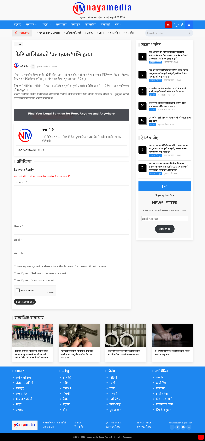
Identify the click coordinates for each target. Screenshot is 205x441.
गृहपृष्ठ (17, 24)
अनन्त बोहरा (115, 33)
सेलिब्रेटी (67, 377)
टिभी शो (67, 388)
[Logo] (102, 7)
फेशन (66, 399)
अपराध (18, 44)
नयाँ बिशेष (114, 399)
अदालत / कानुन (155, 62)
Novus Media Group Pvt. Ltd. (100, 437)
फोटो (112, 383)
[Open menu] (189, 24)
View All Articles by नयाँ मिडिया (31, 149)
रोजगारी (113, 393)
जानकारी (105, 24)
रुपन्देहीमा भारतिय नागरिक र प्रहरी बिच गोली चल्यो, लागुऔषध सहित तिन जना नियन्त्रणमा (167, 90)
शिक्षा (18, 404)
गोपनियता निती (164, 404)
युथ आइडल (115, 410)
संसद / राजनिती (24, 383)
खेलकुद (20, 388)
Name (18, 226)
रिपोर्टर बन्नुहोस (164, 410)
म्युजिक (66, 404)
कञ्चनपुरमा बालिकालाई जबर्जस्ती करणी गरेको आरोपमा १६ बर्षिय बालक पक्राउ (167, 105)
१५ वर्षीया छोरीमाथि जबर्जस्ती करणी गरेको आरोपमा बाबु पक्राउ (170, 119)
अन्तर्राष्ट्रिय (22, 393)
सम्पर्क (159, 377)
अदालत (90, 33)
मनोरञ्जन (75, 24)
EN (168, 24)
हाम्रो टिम (161, 383)
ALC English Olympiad (50, 33)
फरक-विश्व (114, 404)
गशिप (66, 383)
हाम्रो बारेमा (162, 393)
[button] (176, 24)
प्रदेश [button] (45, 24)
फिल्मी (66, 393)
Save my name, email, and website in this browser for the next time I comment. (62, 266)
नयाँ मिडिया (24, 66)
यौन (65, 410)
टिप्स (112, 388)
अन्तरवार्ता (61, 24)
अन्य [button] (117, 24)
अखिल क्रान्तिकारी (73, 33)
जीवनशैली (90, 24)
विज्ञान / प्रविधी (24, 399)
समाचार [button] (30, 24)
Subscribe (165, 229)
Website (19, 253)
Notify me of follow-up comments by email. (41, 273)
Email (18, 239)
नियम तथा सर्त (164, 399)
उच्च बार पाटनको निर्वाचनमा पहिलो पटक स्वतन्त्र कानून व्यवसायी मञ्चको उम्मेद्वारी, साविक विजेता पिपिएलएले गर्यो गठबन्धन (168, 74)
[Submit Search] (190, 33)
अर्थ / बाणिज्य (23, 377)
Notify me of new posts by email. (35, 280)
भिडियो (113, 377)
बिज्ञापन (160, 388)
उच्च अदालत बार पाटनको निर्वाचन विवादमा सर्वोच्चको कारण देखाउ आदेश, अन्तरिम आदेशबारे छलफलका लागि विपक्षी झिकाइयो (169, 56)
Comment (20, 182)
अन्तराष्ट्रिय (130, 33)
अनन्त (101, 33)
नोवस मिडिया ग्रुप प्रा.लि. (55, 422)
